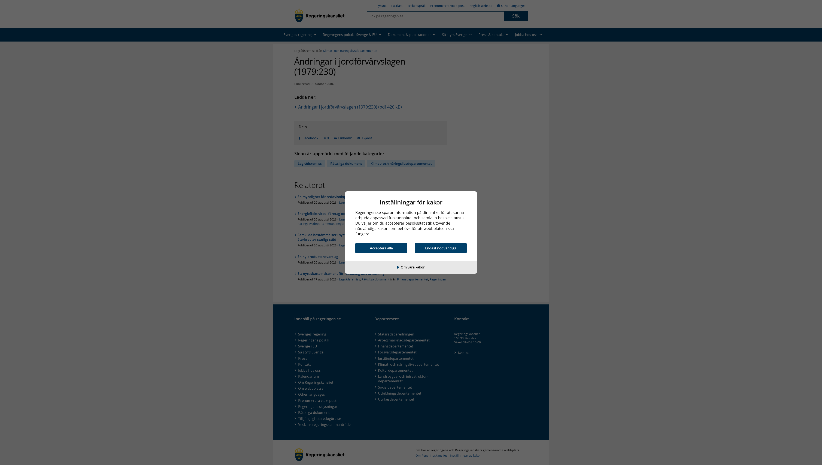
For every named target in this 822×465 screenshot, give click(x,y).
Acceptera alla (381, 248)
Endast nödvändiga (440, 248)
